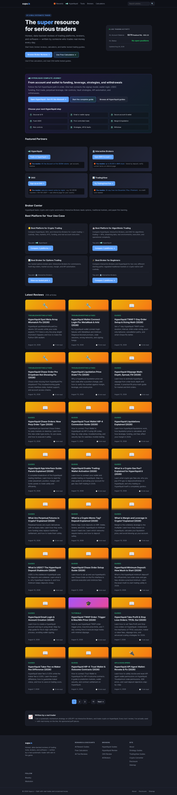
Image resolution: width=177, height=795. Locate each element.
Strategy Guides (135, 750)
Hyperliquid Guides (109, 747)
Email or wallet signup (80, 115)
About (131, 747)
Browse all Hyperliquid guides (112, 99)
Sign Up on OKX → (37, 183)
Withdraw (116, 127)
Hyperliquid (73, 4)
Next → (101, 702)
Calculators (100, 4)
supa (26, 3)
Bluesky (28, 778)
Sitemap (132, 765)
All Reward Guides (82, 747)
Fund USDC (36, 121)
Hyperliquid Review (109, 750)
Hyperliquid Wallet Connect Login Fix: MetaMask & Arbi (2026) (85, 322)
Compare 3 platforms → (41, 248)
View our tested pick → (40, 280)
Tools (82, 4)
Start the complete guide (82, 99)
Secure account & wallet (121, 115)
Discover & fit (36, 115)
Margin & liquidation (119, 121)
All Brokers (106, 758)
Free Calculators (81, 750)
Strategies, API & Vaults (81, 127)
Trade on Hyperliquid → (39, 157)
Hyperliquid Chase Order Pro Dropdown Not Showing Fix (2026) (43, 375)
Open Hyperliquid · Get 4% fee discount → (48, 99)
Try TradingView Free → (103, 183)
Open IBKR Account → (103, 157)
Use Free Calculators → (66, 55)
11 (93, 702)
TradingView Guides (137, 754)
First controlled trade (80, 121)
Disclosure (133, 761)
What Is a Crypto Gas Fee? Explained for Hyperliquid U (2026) (129, 471)
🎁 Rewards (58, 4)
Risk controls (36, 127)
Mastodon (29, 781)
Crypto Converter (136, 758)
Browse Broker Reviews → (39, 55)
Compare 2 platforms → (105, 280)
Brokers (90, 4)
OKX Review (107, 754)
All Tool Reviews (81, 754)
